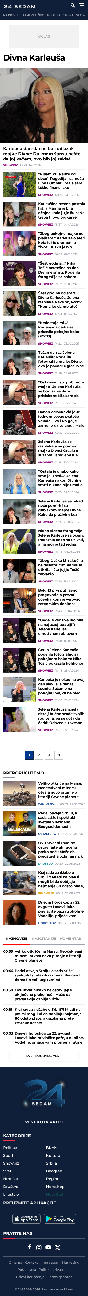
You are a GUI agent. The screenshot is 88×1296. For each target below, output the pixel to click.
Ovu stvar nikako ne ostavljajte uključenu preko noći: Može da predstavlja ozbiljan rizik (60, 850)
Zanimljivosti (48, 804)
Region (53, 1179)
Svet (7, 1171)
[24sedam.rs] (19, 6)
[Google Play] (60, 1219)
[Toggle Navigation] (81, 5)
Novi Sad (54, 1195)
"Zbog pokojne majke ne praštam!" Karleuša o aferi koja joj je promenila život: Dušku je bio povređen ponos (61, 240)
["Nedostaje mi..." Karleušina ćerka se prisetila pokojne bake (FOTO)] (19, 333)
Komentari (71, 939)
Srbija (51, 1163)
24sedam (25, 1289)
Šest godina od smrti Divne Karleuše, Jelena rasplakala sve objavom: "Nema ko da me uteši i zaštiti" (60, 300)
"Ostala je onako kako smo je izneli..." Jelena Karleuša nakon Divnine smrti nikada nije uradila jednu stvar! (60, 478)
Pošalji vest (27, 1269)
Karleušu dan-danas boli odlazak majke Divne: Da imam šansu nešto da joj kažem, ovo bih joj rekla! (42, 154)
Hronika (10, 1179)
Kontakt (31, 1262)
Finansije (46, 893)
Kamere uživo (33, 15)
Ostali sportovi (47, 834)
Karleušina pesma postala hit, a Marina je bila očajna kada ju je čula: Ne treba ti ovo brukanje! (61, 211)
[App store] (26, 1219)
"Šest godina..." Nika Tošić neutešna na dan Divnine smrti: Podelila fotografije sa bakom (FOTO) (59, 270)
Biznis (51, 1148)
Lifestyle (11, 1194)
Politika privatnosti (55, 1269)
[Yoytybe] (48, 1248)
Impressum (50, 1262)
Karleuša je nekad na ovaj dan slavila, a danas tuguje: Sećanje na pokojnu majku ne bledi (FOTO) (61, 686)
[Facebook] (29, 1247)
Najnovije (11, 15)
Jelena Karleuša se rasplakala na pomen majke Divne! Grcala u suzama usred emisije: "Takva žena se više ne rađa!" (58, 449)
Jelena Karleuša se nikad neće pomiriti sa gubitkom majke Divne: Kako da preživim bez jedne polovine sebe (60, 508)
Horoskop (47, 923)
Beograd (54, 1171)
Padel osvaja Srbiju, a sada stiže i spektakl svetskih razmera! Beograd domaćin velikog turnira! (57, 820)
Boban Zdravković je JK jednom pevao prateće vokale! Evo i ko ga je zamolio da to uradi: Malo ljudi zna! (61, 419)
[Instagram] (38, 1248)
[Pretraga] (73, 5)
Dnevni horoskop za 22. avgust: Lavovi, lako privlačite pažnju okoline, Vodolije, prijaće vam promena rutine (61, 909)
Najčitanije (44, 939)
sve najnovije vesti (44, 1056)
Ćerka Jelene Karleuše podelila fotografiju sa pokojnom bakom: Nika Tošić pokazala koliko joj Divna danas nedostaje (60, 657)
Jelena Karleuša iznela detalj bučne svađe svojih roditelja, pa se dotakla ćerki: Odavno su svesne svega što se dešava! (61, 716)
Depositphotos (59, 1277)
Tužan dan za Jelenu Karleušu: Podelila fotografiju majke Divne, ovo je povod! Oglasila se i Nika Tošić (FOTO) (61, 359)
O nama (15, 1262)
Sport (68, 15)
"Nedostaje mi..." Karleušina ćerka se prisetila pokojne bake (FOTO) (58, 330)
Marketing (71, 1262)
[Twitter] (57, 1248)
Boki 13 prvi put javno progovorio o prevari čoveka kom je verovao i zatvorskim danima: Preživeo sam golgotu (60, 597)
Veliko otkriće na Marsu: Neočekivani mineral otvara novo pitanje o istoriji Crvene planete (60, 790)
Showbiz (10, 165)
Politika (54, 15)
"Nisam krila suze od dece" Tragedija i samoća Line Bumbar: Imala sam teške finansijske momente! (61, 181)
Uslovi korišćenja (30, 1277)
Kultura (53, 1155)
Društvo (45, 864)
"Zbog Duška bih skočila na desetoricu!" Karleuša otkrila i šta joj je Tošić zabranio (60, 567)
